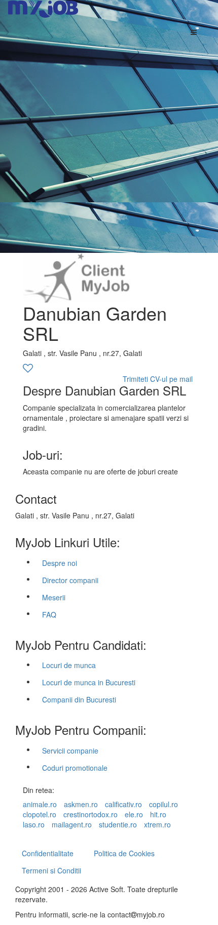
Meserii (53, 597)
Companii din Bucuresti (79, 699)
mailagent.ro (72, 824)
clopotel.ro (39, 814)
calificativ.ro (123, 804)
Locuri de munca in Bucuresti (88, 682)
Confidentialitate (48, 853)
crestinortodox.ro (90, 814)
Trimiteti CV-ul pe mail (158, 379)
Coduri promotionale (74, 768)
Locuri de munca (69, 665)
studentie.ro (118, 824)
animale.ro (40, 804)
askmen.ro (81, 804)
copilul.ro (163, 804)
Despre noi (59, 563)
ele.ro (134, 814)
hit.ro (158, 814)
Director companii (70, 580)
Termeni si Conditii (51, 870)
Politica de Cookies (124, 853)
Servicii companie (70, 750)
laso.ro (34, 824)
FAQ (49, 614)
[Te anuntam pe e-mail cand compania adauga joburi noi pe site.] (28, 369)
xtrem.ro (157, 824)
